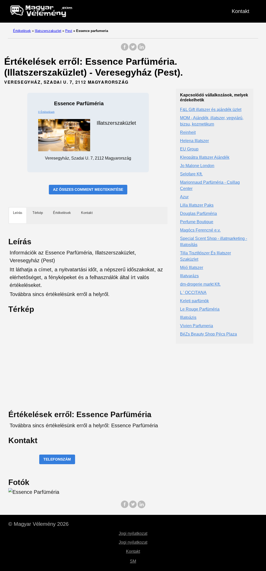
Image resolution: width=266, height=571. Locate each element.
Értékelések (22, 31)
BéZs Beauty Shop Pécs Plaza (208, 334)
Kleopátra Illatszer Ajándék (204, 157)
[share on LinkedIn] (141, 49)
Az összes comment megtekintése (88, 189)
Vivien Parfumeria (196, 326)
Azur (184, 197)
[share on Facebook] (125, 49)
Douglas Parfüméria (198, 213)
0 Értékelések (46, 111)
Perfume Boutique (196, 222)
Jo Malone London (197, 165)
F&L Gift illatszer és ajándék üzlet (210, 109)
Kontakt (240, 11)
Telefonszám (57, 459)
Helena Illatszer (194, 141)
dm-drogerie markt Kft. (200, 284)
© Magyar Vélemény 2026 (38, 524)
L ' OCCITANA (193, 292)
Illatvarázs (189, 276)
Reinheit (188, 132)
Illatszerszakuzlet (48, 31)
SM (133, 561)
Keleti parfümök (194, 301)
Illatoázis (188, 317)
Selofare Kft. (191, 174)
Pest (68, 31)
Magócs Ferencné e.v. (200, 230)
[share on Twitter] (133, 49)
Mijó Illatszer (191, 267)
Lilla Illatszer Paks (197, 205)
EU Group (189, 149)
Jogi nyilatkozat (133, 533)
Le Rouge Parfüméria (200, 309)
